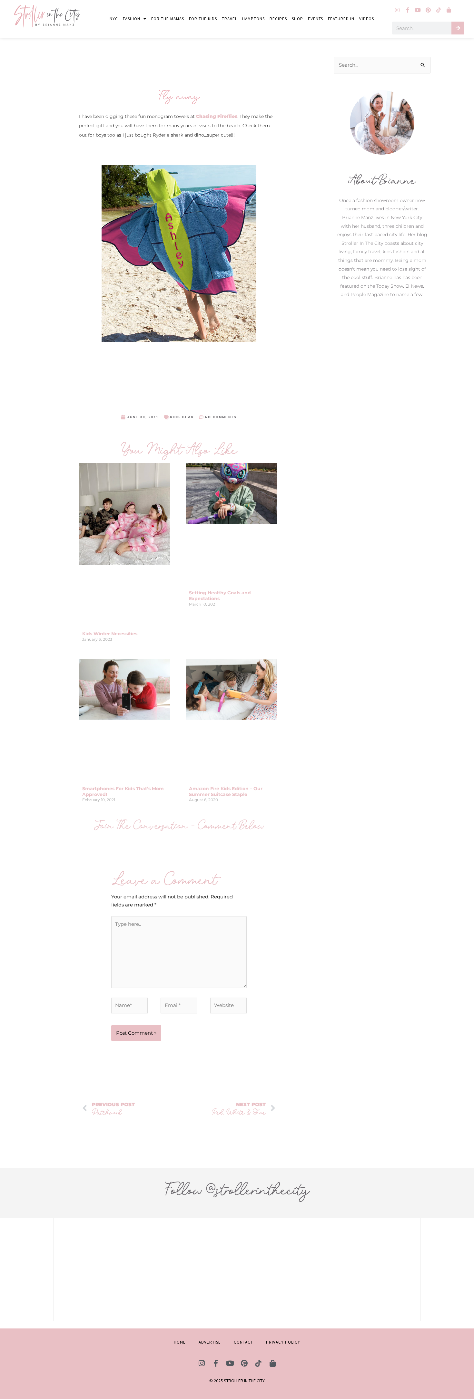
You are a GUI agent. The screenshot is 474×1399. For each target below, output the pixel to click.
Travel (229, 19)
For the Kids (203, 19)
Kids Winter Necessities (109, 634)
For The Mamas (167, 19)
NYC (114, 19)
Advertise (210, 1342)
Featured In (341, 19)
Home (180, 1342)
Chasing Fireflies (216, 116)
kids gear (182, 417)
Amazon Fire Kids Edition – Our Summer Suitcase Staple (225, 791)
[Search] (457, 28)
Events (315, 19)
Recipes (278, 19)
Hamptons (253, 19)
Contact (243, 1342)
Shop (297, 19)
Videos (366, 19)
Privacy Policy (283, 1342)
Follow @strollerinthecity (237, 1190)
